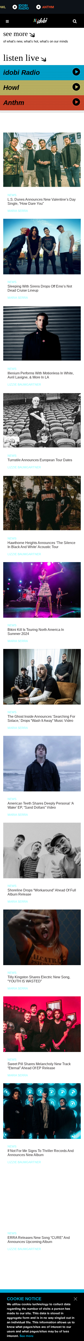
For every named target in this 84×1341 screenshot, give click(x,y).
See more (26, 1336)
